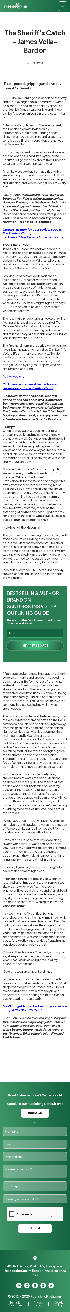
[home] (15, 6)
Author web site (13, 376)
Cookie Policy (58, 1304)
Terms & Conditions (15, 1304)
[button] (62, 6)
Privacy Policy (38, 1304)
